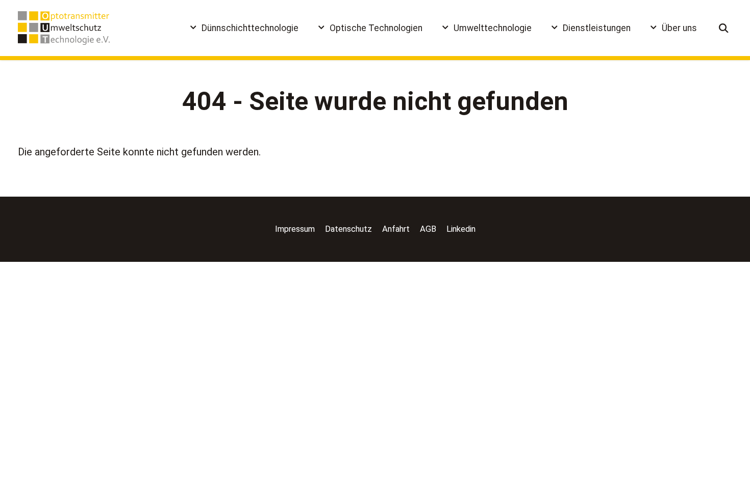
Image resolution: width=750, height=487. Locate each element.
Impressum (295, 229)
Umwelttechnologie (493, 28)
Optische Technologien (376, 28)
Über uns (679, 28)
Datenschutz (348, 229)
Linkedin (461, 229)
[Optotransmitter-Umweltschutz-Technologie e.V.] (64, 28)
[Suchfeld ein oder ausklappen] (724, 28)
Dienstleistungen (597, 28)
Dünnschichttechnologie (250, 28)
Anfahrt (396, 229)
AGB (428, 229)
